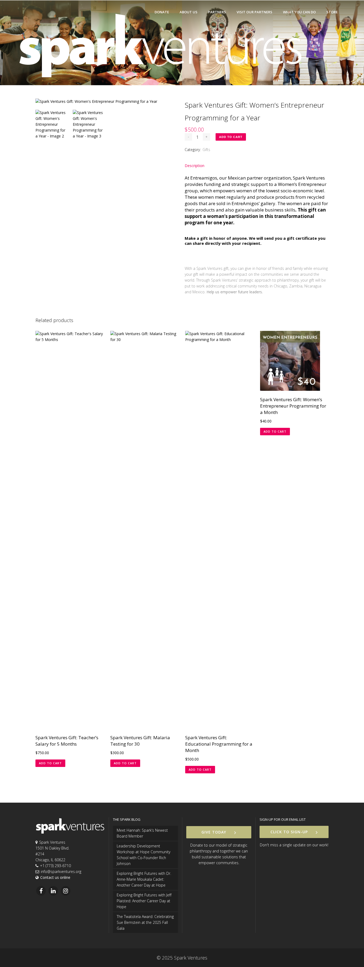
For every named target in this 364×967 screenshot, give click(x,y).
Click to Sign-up (289, 831)
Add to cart (230, 137)
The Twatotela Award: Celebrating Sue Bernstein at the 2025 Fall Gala (145, 922)
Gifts (206, 149)
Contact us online (55, 877)
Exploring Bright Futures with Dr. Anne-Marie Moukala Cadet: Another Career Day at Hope (144, 879)
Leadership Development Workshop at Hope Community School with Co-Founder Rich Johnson (143, 854)
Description (194, 165)
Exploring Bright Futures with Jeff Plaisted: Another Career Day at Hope (144, 900)
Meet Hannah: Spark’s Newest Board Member (142, 833)
